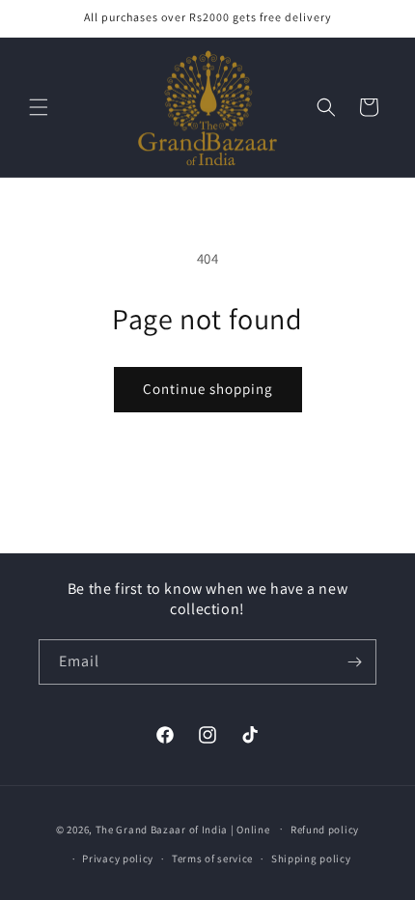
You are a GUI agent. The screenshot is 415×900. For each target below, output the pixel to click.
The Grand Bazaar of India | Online (183, 828)
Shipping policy (311, 858)
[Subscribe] (354, 662)
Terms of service (212, 858)
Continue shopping (208, 389)
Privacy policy (117, 858)
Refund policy (324, 829)
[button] (38, 107)
